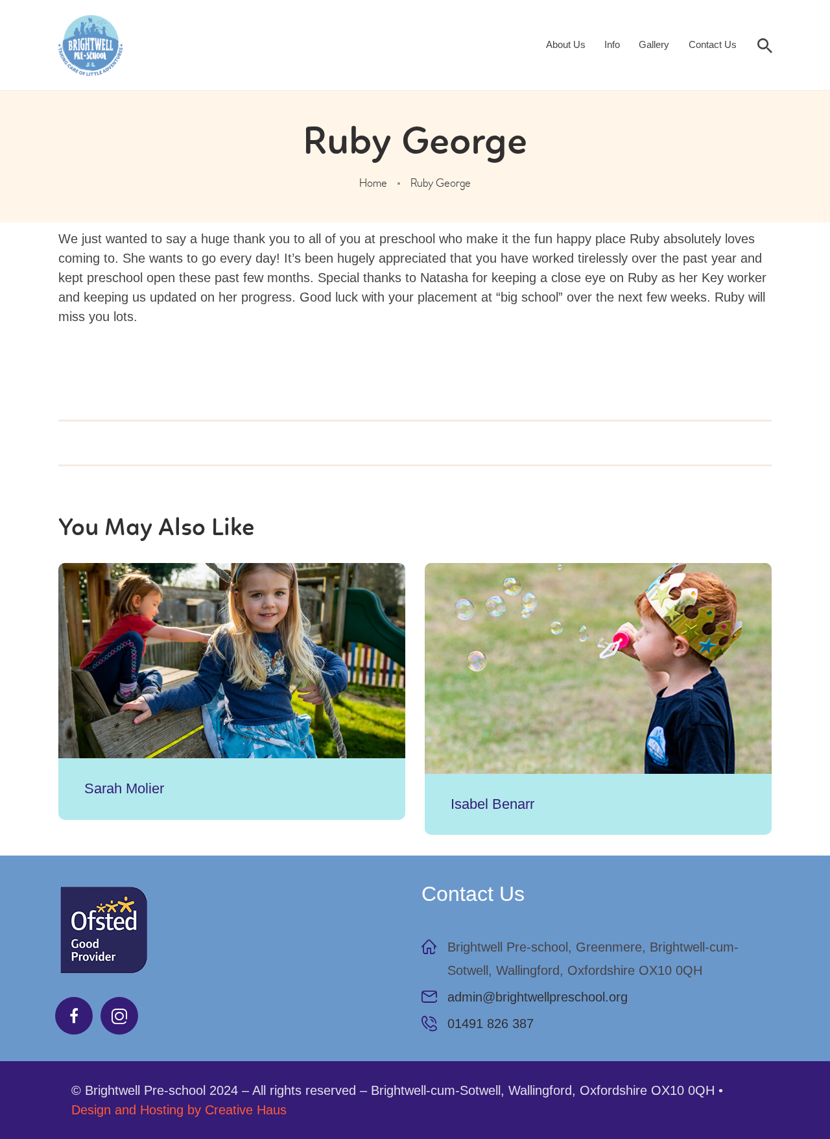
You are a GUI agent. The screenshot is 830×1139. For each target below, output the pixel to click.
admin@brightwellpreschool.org (537, 997)
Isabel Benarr (492, 804)
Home (373, 183)
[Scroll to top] (785, 1094)
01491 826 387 (490, 1023)
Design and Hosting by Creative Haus (179, 1110)
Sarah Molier (124, 788)
